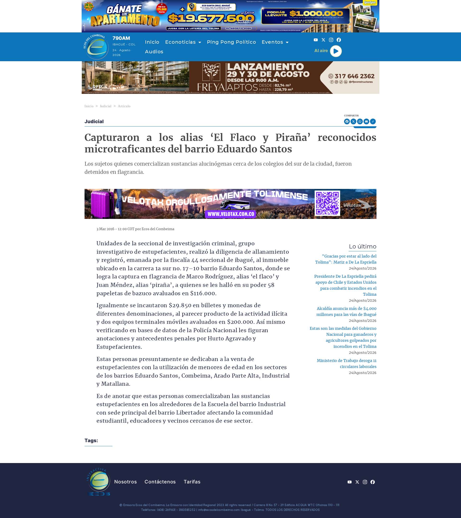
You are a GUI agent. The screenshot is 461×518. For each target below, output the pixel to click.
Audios (154, 51)
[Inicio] (96, 46)
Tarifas (192, 482)
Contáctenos (160, 482)
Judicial (106, 106)
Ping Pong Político (231, 42)
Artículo (124, 106)
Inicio (152, 42)
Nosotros (125, 482)
